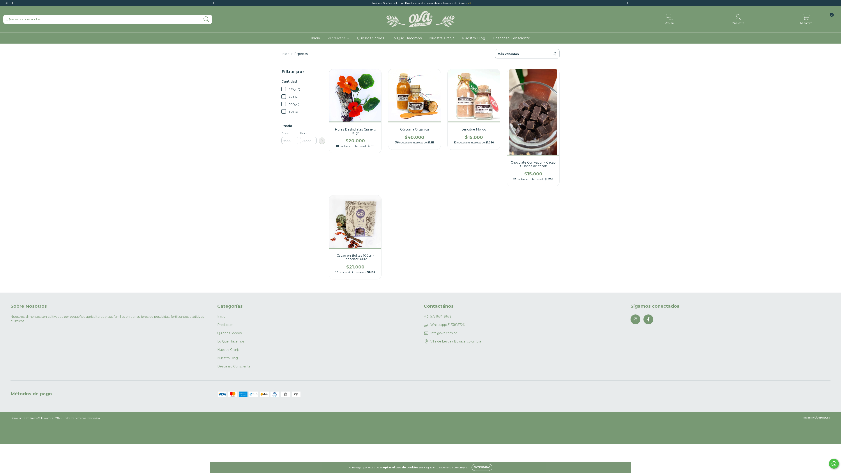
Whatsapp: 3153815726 (447, 325)
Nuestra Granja (442, 38)
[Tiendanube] (816, 418)
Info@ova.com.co (443, 333)
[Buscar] (206, 19)
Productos (337, 38)
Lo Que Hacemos (407, 38)
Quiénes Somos (370, 38)
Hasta (303, 133)
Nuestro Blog (473, 38)
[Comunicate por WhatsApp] (834, 464)
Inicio (315, 38)
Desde (285, 133)
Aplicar (322, 141)
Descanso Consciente (511, 38)
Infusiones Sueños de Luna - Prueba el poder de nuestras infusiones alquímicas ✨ (420, 3)
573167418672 (440, 316)
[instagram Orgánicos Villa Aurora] (6, 3)
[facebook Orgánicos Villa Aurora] (13, 3)
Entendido (482, 467)
